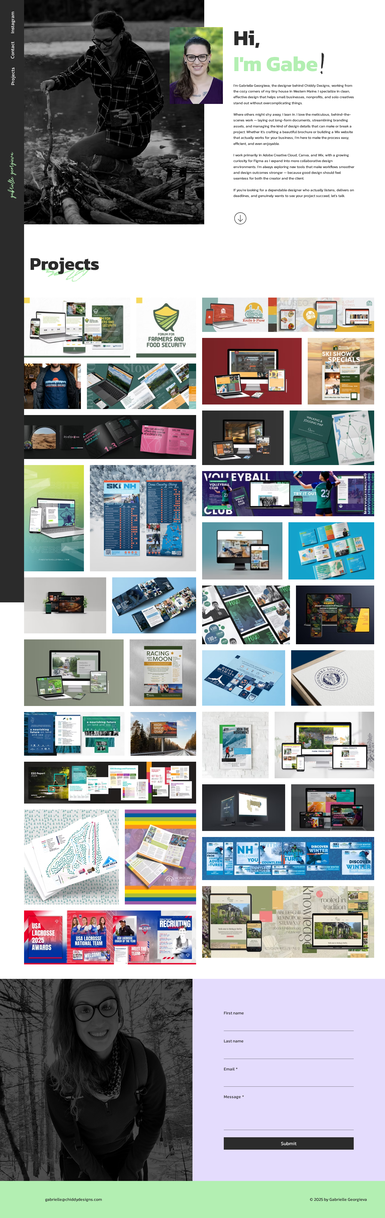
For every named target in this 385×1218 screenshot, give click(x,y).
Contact (12, 50)
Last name (234, 1041)
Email (231, 1069)
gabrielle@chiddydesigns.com (73, 1199)
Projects (12, 76)
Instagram (12, 22)
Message (234, 1097)
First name (234, 1013)
